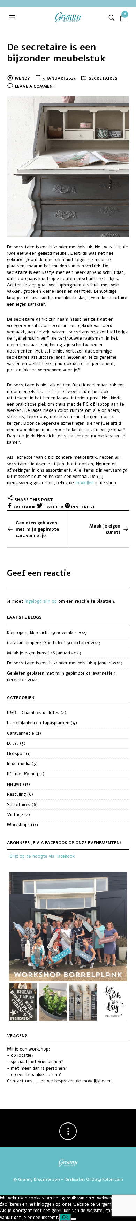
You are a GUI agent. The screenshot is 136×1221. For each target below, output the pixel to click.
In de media (18, 764)
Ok (65, 1217)
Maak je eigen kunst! (104, 529)
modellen (84, 483)
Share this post (33, 499)
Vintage (15, 815)
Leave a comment (35, 86)
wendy (22, 78)
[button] (13, 17)
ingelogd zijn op (41, 601)
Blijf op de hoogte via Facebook (42, 856)
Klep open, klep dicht (28, 633)
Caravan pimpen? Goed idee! (36, 643)
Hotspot (15, 753)
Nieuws (14, 784)
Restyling (16, 794)
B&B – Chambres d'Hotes (33, 713)
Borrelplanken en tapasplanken (38, 723)
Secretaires (103, 78)
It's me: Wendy (22, 774)
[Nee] (73, 1219)
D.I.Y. (12, 743)
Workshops (18, 825)
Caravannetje (20, 733)
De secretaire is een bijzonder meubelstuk (56, 53)
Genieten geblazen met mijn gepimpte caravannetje (37, 529)
